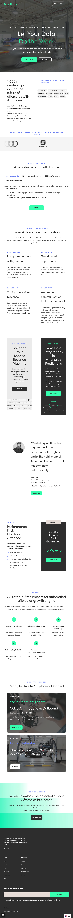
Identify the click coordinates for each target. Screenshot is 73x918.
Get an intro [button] (29, 59)
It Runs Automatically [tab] (53, 176)
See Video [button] (45, 59)
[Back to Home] (10, 4)
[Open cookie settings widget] (3, 915)
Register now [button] (16, 727)
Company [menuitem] (24, 857)
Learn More (36, 493)
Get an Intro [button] (58, 3)
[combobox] (67, 916)
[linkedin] (5, 849)
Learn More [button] (36, 207)
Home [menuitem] (5, 857)
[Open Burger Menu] (68, 3)
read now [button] (15, 766)
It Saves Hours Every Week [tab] (32, 176)
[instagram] (7, 849)
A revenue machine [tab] (12, 176)
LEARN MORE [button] (19, 389)
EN (69, 916)
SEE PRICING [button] (53, 560)
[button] (5, 467)
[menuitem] (5, 861)
